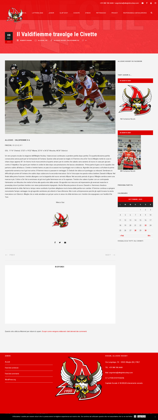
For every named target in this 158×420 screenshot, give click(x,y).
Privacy (115, 13)
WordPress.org (10, 379)
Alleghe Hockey (60, 40)
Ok (135, 416)
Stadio (88, 13)
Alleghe (41, 40)
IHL (46, 40)
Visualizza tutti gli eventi (130, 241)
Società (76, 13)
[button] (135, 102)
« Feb (122, 236)
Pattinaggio (101, 13)
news (10, 13)
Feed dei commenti (12, 374)
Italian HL (22, 13)
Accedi (7, 362)
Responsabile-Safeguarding (135, 13)
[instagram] (155, 3)
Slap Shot (64, 13)
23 (145, 225)
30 (145, 230)
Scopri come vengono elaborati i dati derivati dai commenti (64, 331)
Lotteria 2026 (37, 13)
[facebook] (146, 3)
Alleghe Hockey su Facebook (130, 61)
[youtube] (151, 3)
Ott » (149, 236)
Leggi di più (142, 416)
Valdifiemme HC (73, 40)
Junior (51, 13)
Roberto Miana (26, 40)
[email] (142, 3)
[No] (155, 417)
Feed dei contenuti (11, 368)
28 (135, 230)
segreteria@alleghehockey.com (127, 3)
